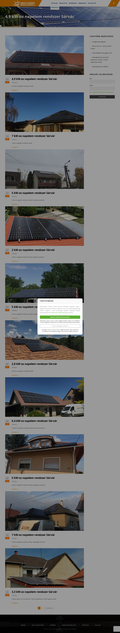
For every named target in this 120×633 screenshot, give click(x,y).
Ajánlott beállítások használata (60, 317)
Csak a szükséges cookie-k (60, 326)
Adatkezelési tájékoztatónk (58, 312)
